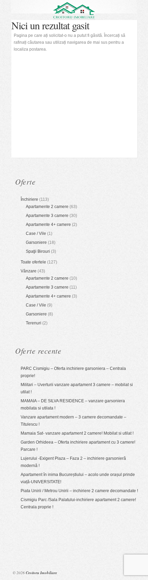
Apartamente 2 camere (47, 206)
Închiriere (29, 199)
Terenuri (33, 323)
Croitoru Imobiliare (41, 573)
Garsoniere (36, 242)
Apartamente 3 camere (47, 215)
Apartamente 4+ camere (48, 224)
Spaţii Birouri (38, 251)
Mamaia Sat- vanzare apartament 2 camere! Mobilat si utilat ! (77, 433)
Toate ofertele (33, 262)
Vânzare (28, 271)
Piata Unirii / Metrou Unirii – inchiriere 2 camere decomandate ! (79, 490)
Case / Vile (36, 233)
